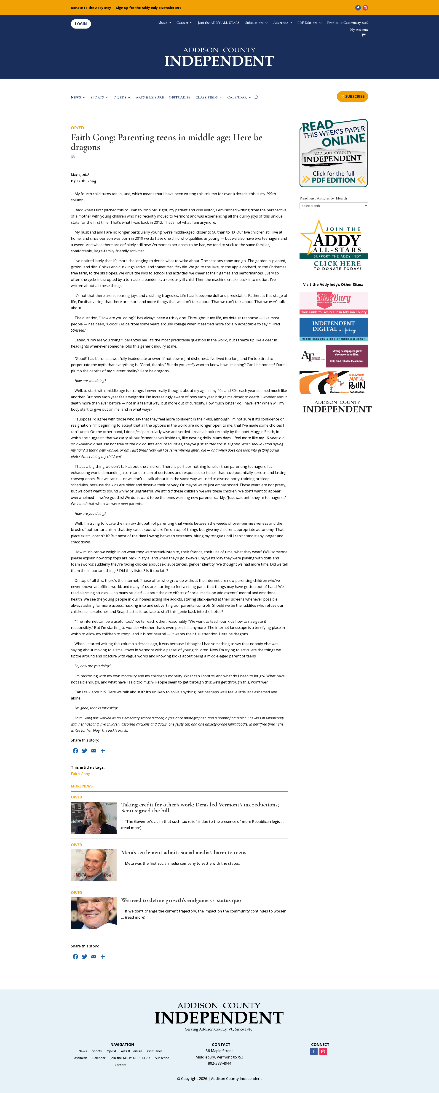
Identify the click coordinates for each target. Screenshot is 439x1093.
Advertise (280, 23)
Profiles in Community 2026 (347, 23)
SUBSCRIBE (354, 96)
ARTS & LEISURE (150, 98)
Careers (120, 1065)
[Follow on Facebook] (358, 8)
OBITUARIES (179, 98)
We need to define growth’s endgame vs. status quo (181, 900)
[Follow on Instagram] (365, 8)
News (82, 1051)
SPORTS (97, 98)
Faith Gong (80, 773)
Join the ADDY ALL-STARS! (219, 23)
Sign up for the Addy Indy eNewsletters (148, 8)
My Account (359, 30)
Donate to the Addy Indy (91, 8)
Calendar (98, 1058)
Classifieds (79, 1058)
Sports (97, 1051)
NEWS (76, 98)
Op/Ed (77, 127)
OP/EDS (119, 98)
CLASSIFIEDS (206, 98)
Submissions (254, 23)
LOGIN (81, 23)
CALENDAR (237, 98)
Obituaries (155, 1051)
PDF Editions (307, 23)
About (162, 23)
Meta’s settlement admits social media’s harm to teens (183, 852)
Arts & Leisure (131, 1051)
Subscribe (162, 1058)
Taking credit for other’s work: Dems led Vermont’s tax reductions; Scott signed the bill (200, 807)
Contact (182, 23)
